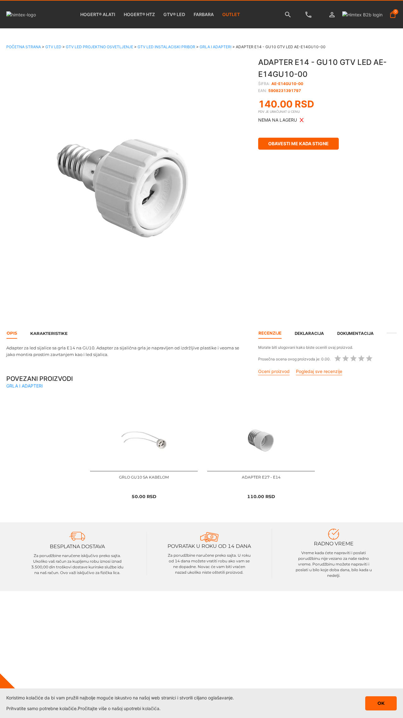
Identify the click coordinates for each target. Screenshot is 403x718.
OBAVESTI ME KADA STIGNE (298, 143)
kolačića (150, 708)
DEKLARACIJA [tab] (309, 333)
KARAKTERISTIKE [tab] (49, 333)
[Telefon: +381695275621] (309, 15)
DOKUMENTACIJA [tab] (355, 333)
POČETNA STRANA (23, 46)
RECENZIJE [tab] (269, 333)
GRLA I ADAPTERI (215, 46)
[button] (124, 187)
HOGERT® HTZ (139, 14)
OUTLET (231, 14)
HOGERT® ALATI (97, 14)
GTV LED (53, 46)
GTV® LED (174, 14)
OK (380, 703)
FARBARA (204, 14)
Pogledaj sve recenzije (319, 371)
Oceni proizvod (274, 371)
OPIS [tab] (12, 333)
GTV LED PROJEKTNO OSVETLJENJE (99, 46)
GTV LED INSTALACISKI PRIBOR (166, 46)
